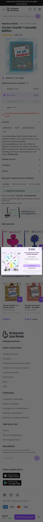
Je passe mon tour (31, 268)
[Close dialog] (40, 249)
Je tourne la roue (31, 265)
